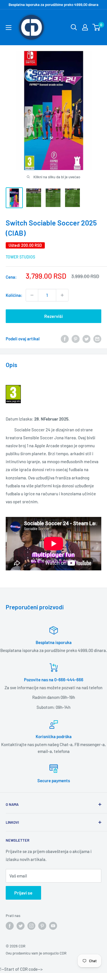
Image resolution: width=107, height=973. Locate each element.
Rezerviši (53, 316)
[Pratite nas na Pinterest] (42, 926)
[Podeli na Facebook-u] (65, 338)
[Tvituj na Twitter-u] (86, 338)
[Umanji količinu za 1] (32, 295)
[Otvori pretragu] (74, 27)
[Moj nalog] (85, 27)
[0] (96, 27)
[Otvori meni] (8, 27)
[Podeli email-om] (97, 338)
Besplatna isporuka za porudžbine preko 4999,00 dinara (53, 4)
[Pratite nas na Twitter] (21, 926)
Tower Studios (20, 256)
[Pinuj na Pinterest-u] (76, 338)
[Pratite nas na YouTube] (53, 926)
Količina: (14, 295)
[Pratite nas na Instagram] (31, 926)
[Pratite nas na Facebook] (10, 926)
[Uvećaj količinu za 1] (62, 295)
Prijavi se (23, 892)
